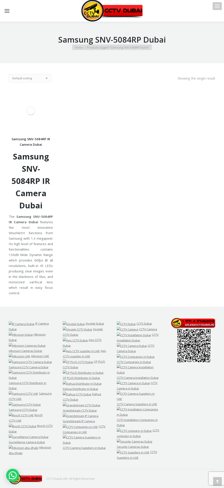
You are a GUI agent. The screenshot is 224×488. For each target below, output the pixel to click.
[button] (12, 475)
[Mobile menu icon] (217, 6)
